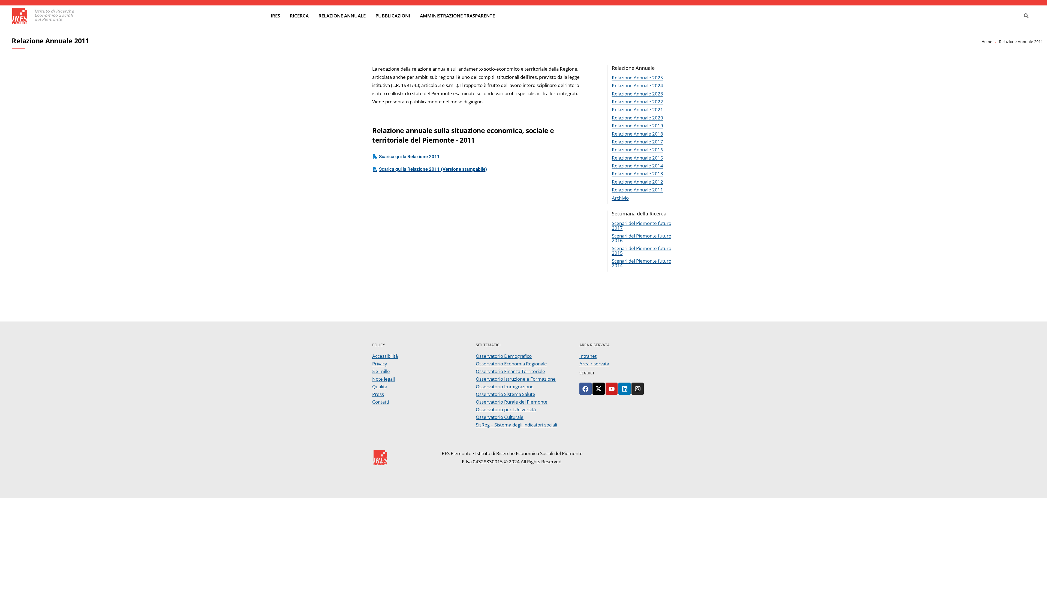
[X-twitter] (598, 389)
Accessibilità (385, 356)
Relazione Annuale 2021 (637, 109)
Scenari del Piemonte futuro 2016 (641, 238)
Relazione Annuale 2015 (637, 158)
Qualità (379, 386)
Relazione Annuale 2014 (637, 166)
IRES (275, 16)
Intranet (588, 356)
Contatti (380, 402)
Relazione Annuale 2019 (637, 125)
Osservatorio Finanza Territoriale (510, 371)
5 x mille (381, 371)
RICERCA (299, 16)
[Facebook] (585, 389)
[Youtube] (612, 389)
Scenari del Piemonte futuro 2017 (641, 225)
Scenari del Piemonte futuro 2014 (641, 263)
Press (378, 394)
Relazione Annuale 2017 (637, 142)
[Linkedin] (624, 389)
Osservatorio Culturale (500, 417)
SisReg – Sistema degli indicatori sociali (516, 425)
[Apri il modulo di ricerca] (1026, 16)
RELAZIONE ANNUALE (342, 16)
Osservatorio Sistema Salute (505, 394)
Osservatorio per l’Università (506, 409)
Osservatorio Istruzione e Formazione (516, 379)
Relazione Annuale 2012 (637, 182)
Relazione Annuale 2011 (637, 190)
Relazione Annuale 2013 (637, 173)
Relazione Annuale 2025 (637, 77)
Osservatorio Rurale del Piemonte (511, 402)
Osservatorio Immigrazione (505, 386)
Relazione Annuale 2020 (637, 118)
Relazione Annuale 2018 (637, 134)
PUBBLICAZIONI (392, 16)
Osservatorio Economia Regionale (511, 363)
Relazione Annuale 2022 (637, 101)
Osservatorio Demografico (504, 356)
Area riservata (594, 363)
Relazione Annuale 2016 (637, 149)
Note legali (383, 379)
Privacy (379, 363)
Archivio (620, 198)
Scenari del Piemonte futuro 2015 (641, 250)
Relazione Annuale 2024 (637, 85)
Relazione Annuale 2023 (637, 94)
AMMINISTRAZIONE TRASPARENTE (457, 16)
